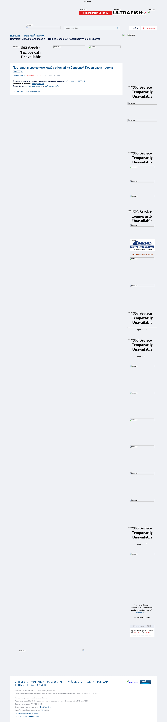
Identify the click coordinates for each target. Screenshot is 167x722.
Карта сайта (39, 685)
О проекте (21, 682)
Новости (15, 35)
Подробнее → (142, 612)
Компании (37, 682)
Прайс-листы (74, 682)
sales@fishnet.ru (44, 707)
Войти (135, 28)
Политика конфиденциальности (27, 716)
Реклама (102, 682)
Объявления (55, 682)
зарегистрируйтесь (32, 86)
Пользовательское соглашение (27, 713)
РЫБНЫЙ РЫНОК (34, 35)
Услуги (89, 682)
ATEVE (42, 710)
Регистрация (149, 28)
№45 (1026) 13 (38, 84)
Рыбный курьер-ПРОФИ (74, 81)
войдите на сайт (52, 86)
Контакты (21, 685)
